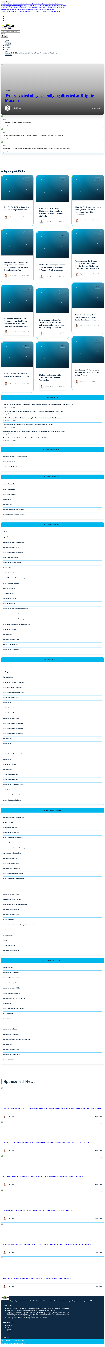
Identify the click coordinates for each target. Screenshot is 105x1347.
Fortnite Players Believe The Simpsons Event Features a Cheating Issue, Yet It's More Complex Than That (16, 266)
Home (7, 40)
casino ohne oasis (8, 919)
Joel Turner (17, 108)
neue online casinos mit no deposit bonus (16, 624)
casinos (5, 940)
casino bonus (7, 568)
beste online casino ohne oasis (13, 708)
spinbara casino (8, 667)
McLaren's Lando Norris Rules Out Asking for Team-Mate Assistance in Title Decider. (32, 418)
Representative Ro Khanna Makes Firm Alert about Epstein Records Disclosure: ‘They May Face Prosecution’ (87, 265)
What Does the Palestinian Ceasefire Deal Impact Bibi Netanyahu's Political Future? (31, 1310)
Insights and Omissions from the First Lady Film (21, 1316)
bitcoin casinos (8, 967)
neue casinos (7, 1003)
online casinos (7, 504)
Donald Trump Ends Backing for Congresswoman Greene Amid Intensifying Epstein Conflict (34, 411)
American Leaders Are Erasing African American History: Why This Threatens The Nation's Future (33, 7)
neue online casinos (9, 629)
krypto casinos (8, 822)
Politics (42, 53)
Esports (7, 45)
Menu (5, 36)
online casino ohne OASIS (11, 988)
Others (37, 53)
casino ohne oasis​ (8, 1060)
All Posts (8, 42)
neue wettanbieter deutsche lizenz (14, 515)
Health (13, 53)
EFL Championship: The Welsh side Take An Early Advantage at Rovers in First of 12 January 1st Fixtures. (51, 324)
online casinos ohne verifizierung (14, 848)
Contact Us (8, 55)
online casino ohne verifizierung (13, 542)
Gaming (8, 53)
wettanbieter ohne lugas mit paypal (14, 578)
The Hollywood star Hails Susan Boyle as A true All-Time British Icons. (27, 438)
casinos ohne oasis (9, 593)
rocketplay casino (9, 672)
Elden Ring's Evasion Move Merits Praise (17, 122)
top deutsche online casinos (12, 853)
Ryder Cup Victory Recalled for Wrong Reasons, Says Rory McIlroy (27, 1318)
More (7, 51)
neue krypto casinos (9, 462)
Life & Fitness (20, 53)
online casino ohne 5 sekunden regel (15, 456)
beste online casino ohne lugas (13, 552)
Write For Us (4, 1340)
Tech (51, 53)
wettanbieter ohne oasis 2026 (12, 562)
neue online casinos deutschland (13, 682)
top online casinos (9, 537)
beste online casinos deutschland (13, 692)
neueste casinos (8, 935)
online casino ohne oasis (11, 639)
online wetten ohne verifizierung (13, 509)
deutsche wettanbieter (10, 827)
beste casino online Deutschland (13, 1008)
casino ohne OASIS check (11, 993)
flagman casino (8, 677)
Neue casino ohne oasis (10, 557)
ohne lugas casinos (9, 588)
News (33, 53)
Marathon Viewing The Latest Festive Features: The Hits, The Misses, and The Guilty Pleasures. (32, 4)
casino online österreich (11, 843)
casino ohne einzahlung (10, 774)
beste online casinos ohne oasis (13, 873)
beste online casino (9, 484)
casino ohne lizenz (9, 945)
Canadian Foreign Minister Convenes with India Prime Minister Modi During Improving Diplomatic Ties (38, 404)
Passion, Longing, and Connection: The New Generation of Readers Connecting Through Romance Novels (38, 1308)
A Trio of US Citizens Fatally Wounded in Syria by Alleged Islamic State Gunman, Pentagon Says (36, 148)
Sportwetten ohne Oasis (11, 644)
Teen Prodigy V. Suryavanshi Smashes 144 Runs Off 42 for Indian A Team (87, 372)
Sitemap (21, 1340)
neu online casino (8, 1013)
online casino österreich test (12, 795)
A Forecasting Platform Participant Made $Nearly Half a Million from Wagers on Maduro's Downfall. (34, 6)
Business (8, 44)
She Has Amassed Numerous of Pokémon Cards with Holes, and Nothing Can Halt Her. (33, 135)
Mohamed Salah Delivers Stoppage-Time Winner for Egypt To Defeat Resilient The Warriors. (34, 431)
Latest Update (6, 2)
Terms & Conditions (13, 1340)
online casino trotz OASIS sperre (14, 998)
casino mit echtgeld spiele (11, 983)
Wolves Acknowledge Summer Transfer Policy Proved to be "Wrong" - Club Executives (52, 267)
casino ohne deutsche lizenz (12, 800)
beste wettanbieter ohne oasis (12, 467)
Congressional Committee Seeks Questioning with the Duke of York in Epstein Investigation (30, 11)
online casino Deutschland (11, 1054)
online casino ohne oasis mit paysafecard (16, 1039)
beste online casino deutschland (13, 878)
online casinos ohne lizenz (11, 868)
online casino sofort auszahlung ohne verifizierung (20, 925)
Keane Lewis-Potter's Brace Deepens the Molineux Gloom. (16, 375)
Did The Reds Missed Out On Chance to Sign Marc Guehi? (16, 208)
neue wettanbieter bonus (11, 583)
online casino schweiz (10, 1029)
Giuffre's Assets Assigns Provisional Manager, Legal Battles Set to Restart (27, 424)
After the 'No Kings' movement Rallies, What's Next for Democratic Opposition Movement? (88, 211)
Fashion (7, 47)
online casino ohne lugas (11, 547)
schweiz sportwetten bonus (12, 899)
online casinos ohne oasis (11, 649)
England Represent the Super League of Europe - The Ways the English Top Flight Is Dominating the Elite (38, 1314)
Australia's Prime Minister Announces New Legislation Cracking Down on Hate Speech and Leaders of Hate (15, 322)
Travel (55, 53)
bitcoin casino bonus (9, 532)
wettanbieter (7, 499)
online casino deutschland (11, 909)
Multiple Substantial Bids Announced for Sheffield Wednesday (50, 377)
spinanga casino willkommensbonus (15, 904)
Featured (8, 49)
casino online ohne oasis (11, 697)
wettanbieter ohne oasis (11, 832)
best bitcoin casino (9, 603)
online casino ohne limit (11, 614)
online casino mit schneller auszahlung (16, 608)
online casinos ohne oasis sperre (13, 784)
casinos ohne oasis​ (9, 930)
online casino (7, 634)
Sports (47, 53)
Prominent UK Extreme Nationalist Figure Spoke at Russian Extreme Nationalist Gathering (51, 212)
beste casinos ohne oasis (11, 863)
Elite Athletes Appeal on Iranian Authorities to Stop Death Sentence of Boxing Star (27, 9)
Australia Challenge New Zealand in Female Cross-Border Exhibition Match (85, 317)
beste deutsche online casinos (12, 790)
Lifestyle (28, 53)
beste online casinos (9, 494)
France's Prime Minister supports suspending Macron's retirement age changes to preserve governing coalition (39, 1312)
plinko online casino (9, 598)
